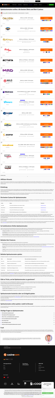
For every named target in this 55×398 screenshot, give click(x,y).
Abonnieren (51, 4)
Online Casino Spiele (11, 6)
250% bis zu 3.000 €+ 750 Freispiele (26, 80)
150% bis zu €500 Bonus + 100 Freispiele (26, 101)
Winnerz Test (46, 105)
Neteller (4, 368)
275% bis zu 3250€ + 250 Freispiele (26, 134)
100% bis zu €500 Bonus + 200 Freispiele (26, 155)
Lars (48, 342)
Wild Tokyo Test (46, 84)
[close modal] (53, 382)
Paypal (4, 367)
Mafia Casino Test (46, 159)
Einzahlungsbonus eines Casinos (46, 246)
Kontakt (40, 368)
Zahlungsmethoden (7, 363)
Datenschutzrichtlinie (41, 367)
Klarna (4, 365)
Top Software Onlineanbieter (25, 364)
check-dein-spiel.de (31, 395)
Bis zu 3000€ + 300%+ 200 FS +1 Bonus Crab (26, 144)
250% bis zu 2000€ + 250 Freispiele (26, 28)
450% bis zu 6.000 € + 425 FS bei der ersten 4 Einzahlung (26, 124)
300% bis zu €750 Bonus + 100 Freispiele (26, 59)
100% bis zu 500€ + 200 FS (26, 112)
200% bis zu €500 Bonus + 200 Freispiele (26, 39)
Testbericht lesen (43, 205)
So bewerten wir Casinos (42, 370)
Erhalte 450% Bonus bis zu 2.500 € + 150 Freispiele (26, 91)
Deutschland (6, 6)
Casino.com (2, 6)
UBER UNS (41, 363)
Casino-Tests (5, 222)
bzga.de (26, 395)
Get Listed (40, 365)
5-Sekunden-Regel (36, 236)
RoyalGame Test (46, 148)
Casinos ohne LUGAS (9, 300)
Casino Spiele (12, 273)
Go (37, 1)
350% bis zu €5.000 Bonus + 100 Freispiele (26, 166)
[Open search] (47, 4)
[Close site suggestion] (41, 1)
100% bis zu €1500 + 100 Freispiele (26, 17)
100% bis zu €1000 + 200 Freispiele (26, 70)
